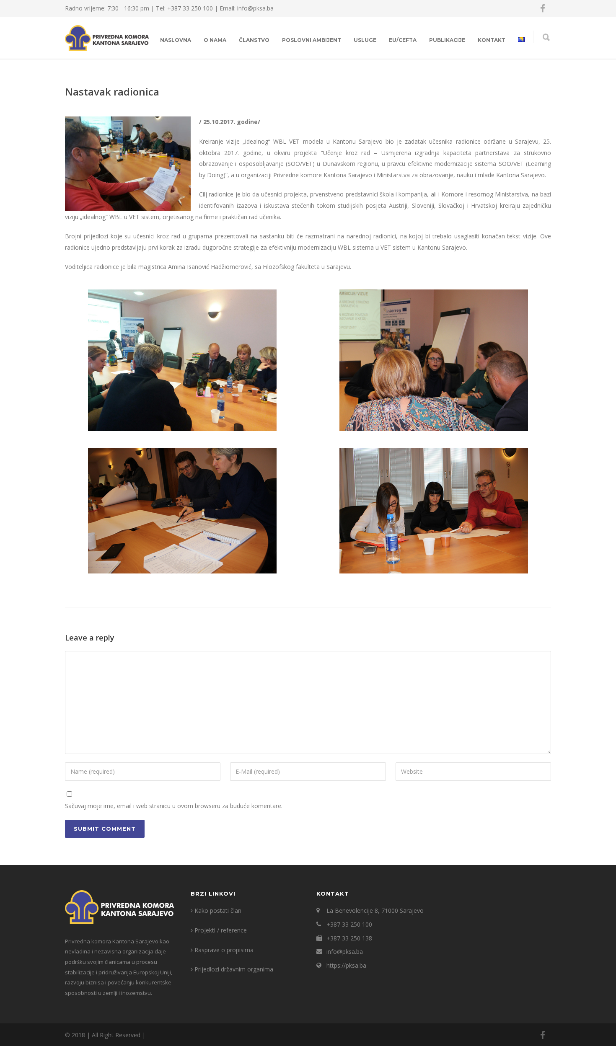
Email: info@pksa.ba (247, 8)
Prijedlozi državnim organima (233, 969)
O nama (215, 40)
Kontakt (491, 40)
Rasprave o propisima (224, 950)
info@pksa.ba (344, 952)
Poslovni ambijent (311, 40)
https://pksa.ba (346, 965)
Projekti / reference (220, 930)
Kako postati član (217, 910)
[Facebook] (542, 8)
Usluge (365, 40)
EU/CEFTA (403, 40)
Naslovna (175, 40)
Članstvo (254, 40)
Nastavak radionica (112, 91)
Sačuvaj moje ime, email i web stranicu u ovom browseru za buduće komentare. (173, 806)
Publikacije (447, 40)
